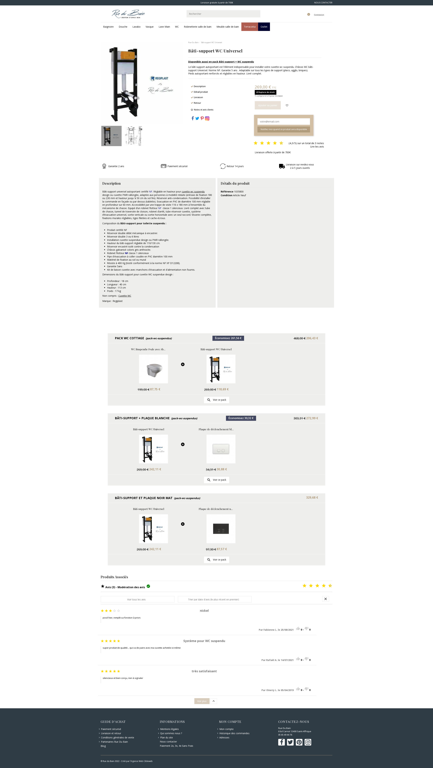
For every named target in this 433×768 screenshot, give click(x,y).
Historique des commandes (234, 733)
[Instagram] (207, 118)
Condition (226, 195)
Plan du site (166, 737)
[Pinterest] (202, 119)
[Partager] (192, 119)
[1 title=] (301, 586)
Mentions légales (169, 729)
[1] (253, 143)
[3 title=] (308, 586)
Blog (103, 746)
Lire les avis (317, 146)
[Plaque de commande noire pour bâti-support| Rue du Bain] (216, 528)
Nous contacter (168, 741)
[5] (265, 143)
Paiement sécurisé (111, 729)
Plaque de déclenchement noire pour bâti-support (216, 509)
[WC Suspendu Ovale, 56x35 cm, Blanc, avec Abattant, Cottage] (148, 369)
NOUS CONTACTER (323, 2)
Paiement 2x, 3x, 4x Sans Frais (176, 745)
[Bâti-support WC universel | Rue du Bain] (216, 369)
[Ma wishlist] (304, 11)
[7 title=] (321, 586)
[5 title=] (314, 586)
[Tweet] (197, 119)
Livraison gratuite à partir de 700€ (216, 2)
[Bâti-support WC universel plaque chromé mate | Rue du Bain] (216, 449)
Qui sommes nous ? (171, 733)
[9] (278, 143)
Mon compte (226, 729)
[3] (259, 143)
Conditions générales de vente (117, 737)
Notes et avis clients (203, 109)
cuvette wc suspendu (193, 191)
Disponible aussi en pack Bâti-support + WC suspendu (221, 61)
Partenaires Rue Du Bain (114, 741)
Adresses (224, 737)
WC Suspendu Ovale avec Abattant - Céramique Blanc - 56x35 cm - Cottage (148, 349)
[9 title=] (327, 586)
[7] (272, 143)
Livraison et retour (111, 733)
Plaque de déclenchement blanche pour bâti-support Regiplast (216, 429)
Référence (227, 191)
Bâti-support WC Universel (216, 349)
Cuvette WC (124, 295)
